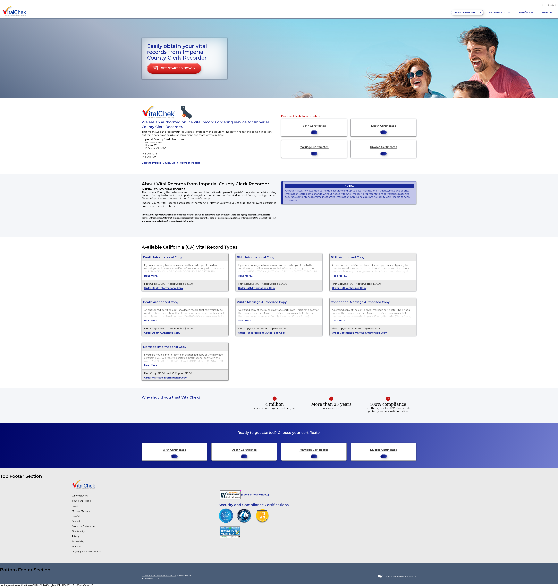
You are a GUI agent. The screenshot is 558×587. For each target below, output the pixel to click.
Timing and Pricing (81, 501)
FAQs (74, 506)
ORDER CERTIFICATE (465, 12)
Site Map (76, 546)
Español (76, 516)
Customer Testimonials (83, 526)
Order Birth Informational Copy (256, 288)
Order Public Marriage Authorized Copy (261, 332)
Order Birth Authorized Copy (349, 288)
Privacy (75, 536)
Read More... (151, 275)
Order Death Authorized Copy (162, 332)
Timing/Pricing (525, 12)
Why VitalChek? (80, 495)
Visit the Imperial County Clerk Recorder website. (171, 162)
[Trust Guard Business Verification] (230, 532)
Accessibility (78, 541)
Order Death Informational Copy (163, 288)
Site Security (78, 531)
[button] (174, 68)
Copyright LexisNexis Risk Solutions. (159, 575)
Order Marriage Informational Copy (165, 377)
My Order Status (499, 12)
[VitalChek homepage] (83, 484)
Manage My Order (81, 511)
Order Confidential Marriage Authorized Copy (359, 332)
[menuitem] (549, 5)
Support (547, 12)
